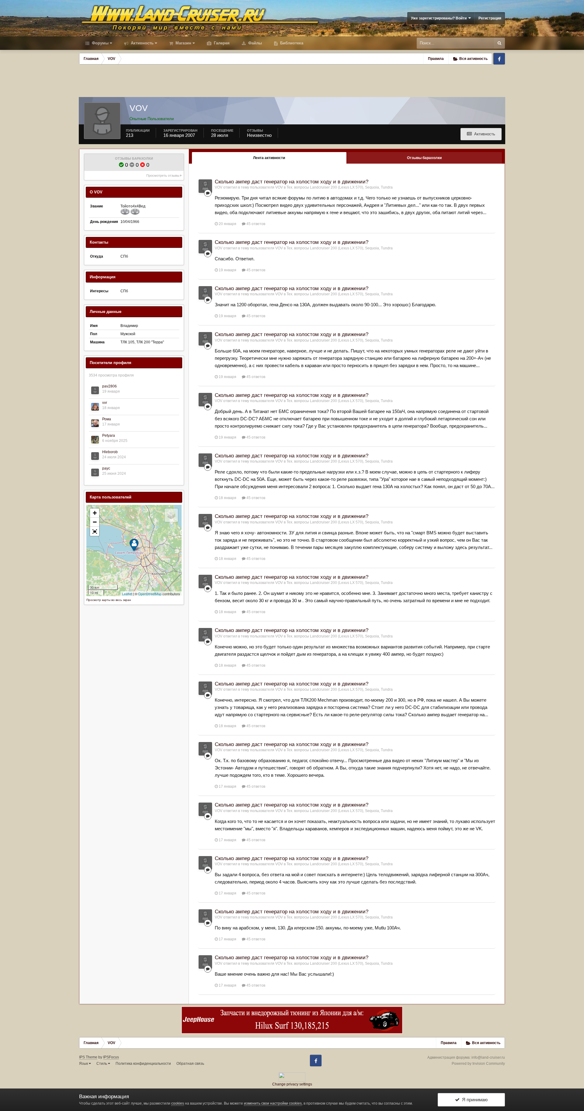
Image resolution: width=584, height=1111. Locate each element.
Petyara (108, 435)
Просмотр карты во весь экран (108, 600)
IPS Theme (88, 1057)
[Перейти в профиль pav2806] (95, 390)
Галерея (221, 43)
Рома (106, 419)
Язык (84, 1063)
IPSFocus (111, 1057)
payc (106, 468)
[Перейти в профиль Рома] (95, 423)
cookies (177, 1103)
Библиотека (291, 43)
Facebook (499, 58)
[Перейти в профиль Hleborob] (95, 456)
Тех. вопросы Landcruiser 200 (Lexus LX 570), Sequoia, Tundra (340, 187)
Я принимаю (474, 1099)
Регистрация (489, 18)
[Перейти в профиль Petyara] (95, 439)
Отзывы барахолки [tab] (424, 158)
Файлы (254, 43)
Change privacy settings (292, 1084)
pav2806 (109, 386)
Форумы (100, 43)
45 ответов (255, 224)
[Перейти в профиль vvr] (95, 407)
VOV (218, 187)
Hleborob (110, 452)
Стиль (102, 1063)
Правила (436, 59)
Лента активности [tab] (269, 158)
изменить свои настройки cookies (273, 1103)
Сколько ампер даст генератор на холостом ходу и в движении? (291, 182)
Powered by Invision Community (478, 1063)
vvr (104, 403)
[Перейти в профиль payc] (95, 472)
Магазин (182, 43)
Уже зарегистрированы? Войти (439, 18)
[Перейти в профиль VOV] (205, 186)
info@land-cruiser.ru (488, 1057)
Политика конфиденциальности (143, 1063)
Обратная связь (190, 1063)
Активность (142, 43)
